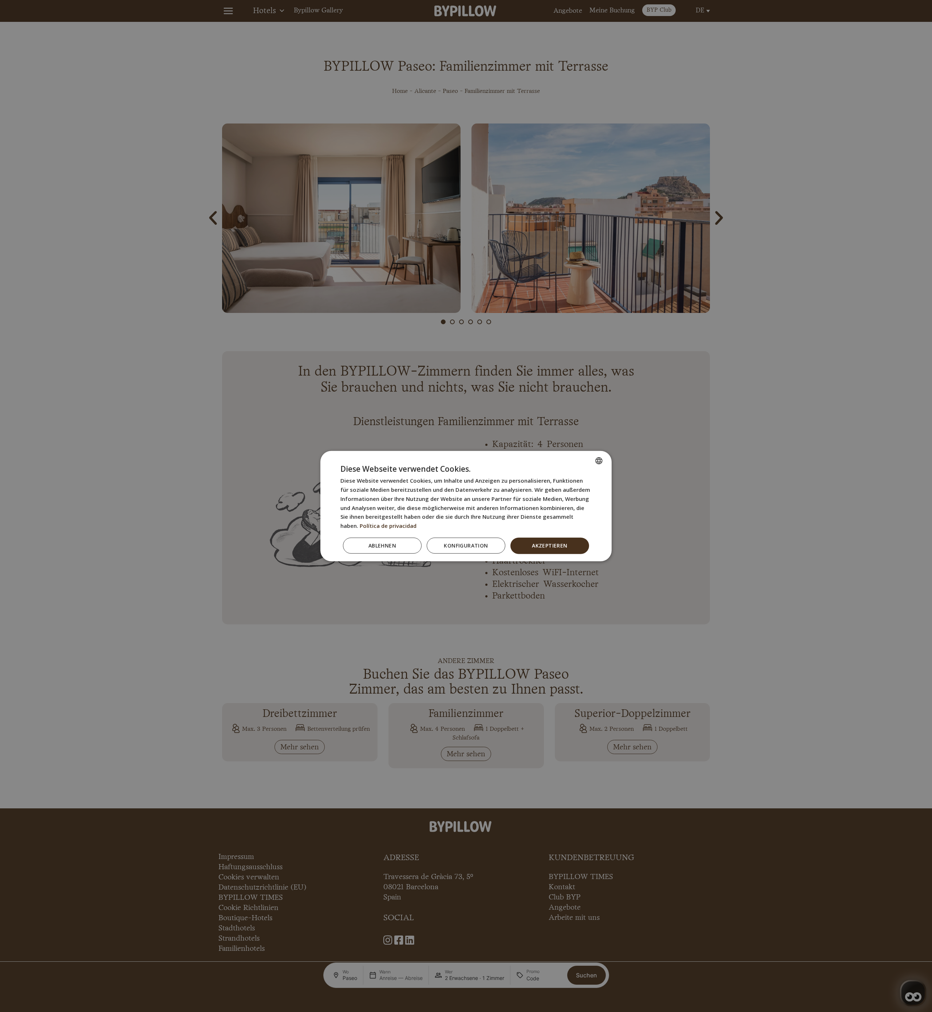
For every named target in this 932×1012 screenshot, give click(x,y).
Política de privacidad (388, 525)
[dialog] (466, 506)
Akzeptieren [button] (549, 545)
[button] (466, 546)
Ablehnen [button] (382, 545)
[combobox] (599, 460)
